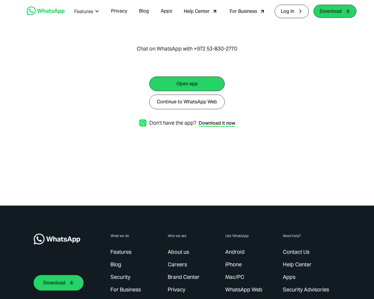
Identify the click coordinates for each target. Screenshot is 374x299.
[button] (86, 11)
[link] (46, 14)
